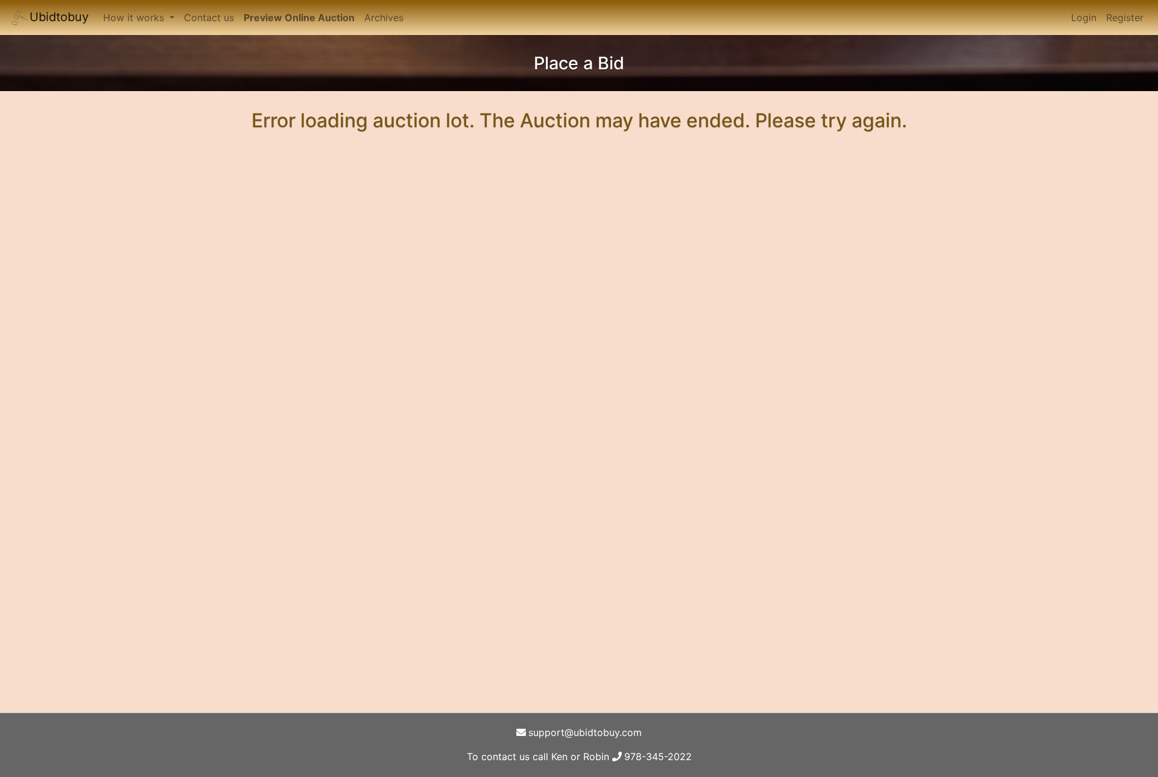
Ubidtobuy (59, 17)
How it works (135, 17)
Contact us (209, 17)
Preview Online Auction (299, 17)
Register (1125, 17)
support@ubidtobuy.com (585, 732)
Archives (383, 17)
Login (1083, 17)
